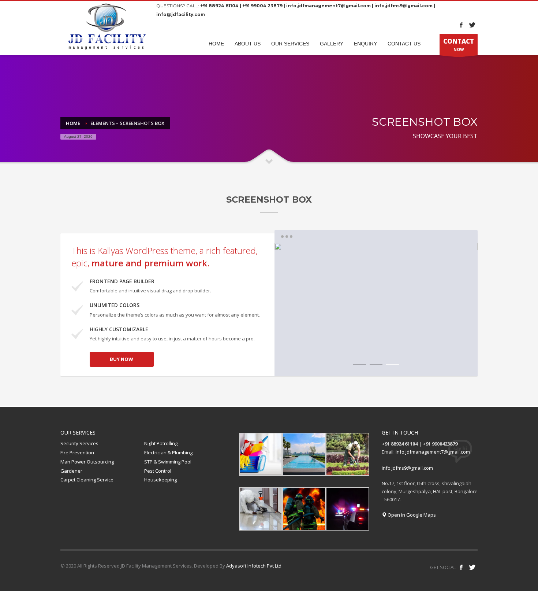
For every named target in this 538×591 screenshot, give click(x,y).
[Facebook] (461, 24)
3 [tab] (392, 364)
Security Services (79, 443)
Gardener (71, 471)
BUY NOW (121, 359)
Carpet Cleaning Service (86, 479)
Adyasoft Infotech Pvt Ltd (253, 565)
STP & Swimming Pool (167, 461)
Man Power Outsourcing (87, 461)
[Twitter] (472, 24)
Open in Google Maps (411, 514)
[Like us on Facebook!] (461, 567)
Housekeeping (160, 479)
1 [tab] (359, 364)
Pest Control (157, 471)
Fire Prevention (77, 452)
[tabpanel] (376, 309)
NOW (458, 44)
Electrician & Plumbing (168, 452)
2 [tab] (376, 364)
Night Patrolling (161, 443)
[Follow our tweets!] (472, 567)
